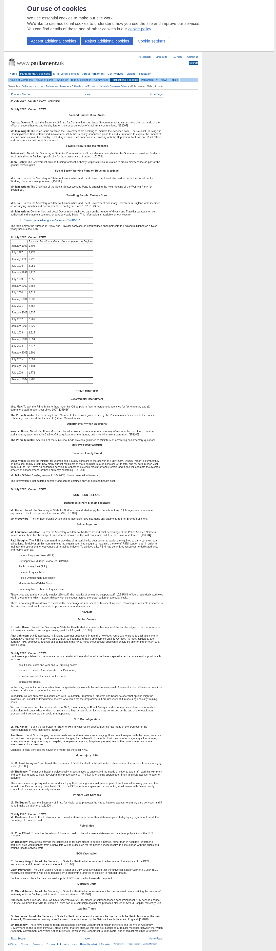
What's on (62, 79)
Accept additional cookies (53, 41)
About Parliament (93, 73)
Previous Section (21, 94)
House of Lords (45, 79)
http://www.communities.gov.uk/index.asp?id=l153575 (50, 220)
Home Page (155, 94)
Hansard (103, 86)
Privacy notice (119, 944)
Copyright (106, 944)
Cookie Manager (150, 944)
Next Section (18, 938)
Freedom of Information (57, 944)
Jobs (74, 944)
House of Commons (21, 79)
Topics (174, 79)
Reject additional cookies (107, 41)
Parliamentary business (35, 73)
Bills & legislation (81, 79)
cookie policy (139, 29)
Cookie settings (151, 41)
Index (87, 94)
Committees (101, 79)
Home (13, 73)
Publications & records (125, 79)
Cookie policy (134, 944)
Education (145, 73)
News (164, 79)
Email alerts (161, 57)
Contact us (192, 57)
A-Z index (13, 944)
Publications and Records (84, 86)
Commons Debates (119, 86)
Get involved (115, 73)
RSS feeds (177, 57)
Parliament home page (33, 86)
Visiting (131, 73)
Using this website (89, 944)
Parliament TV (149, 79)
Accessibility (145, 57)
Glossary (25, 944)
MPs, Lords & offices (66, 73)
